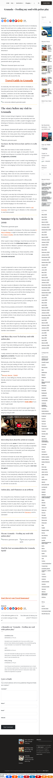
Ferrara (44, 423)
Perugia (44, 515)
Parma (43, 512)
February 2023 (46, 239)
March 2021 (45, 277)
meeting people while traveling (46, 497)
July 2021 (44, 267)
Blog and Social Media (46, 382)
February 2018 (45, 345)
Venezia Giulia (45, 586)
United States (45, 581)
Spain (43, 553)
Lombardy (44, 487)
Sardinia (44, 537)
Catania (44, 403)
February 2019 (45, 325)
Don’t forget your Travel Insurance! (15, 598)
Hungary (44, 451)
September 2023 (46, 229)
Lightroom (44, 479)
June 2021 (44, 269)
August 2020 (45, 295)
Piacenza (44, 517)
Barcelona (44, 367)
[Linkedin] (13, 21)
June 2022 (44, 247)
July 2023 (44, 232)
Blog (43, 379)
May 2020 (44, 302)
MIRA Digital (41, 747)
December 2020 (46, 285)
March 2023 (45, 237)
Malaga (44, 494)
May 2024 (44, 217)
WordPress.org (46, 613)
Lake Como (45, 472)
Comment (4, 689)
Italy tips (44, 466)
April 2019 (44, 320)
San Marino (45, 535)
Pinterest (44, 522)
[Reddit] (5, 21)
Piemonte (44, 520)
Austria (43, 364)
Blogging (28, 3)
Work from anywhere (45, 594)
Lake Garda (45, 474)
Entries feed (45, 608)
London (44, 489)
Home (43, 449)
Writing (44, 597)
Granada (44, 444)
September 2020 (46, 292)
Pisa (43, 525)
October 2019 (45, 317)
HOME (7, 3)
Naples (43, 505)
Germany (44, 438)
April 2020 (44, 305)
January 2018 (45, 347)
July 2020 (44, 297)
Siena (43, 548)
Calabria (44, 395)
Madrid (43, 492)
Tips (43, 558)
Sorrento (44, 550)
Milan (43, 500)
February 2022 (46, 252)
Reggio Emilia (45, 530)
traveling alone (46, 568)
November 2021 (46, 257)
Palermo (44, 510)
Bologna (44, 387)
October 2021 (45, 259)
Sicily (43, 545)
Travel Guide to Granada (19, 80)
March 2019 (45, 322)
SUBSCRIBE (46, 3)
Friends (44, 431)
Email (3, 710)
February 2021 (45, 280)
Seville (43, 540)
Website (3, 717)
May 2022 (44, 249)
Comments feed (46, 611)
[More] (21, 21)
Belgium (44, 377)
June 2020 (44, 300)
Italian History (45, 459)
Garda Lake (45, 433)
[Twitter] (8, 21)
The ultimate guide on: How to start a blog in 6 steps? (9, 618)
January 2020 (45, 312)
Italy (12, 3)
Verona (44, 589)
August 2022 (45, 244)
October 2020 (45, 290)
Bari (43, 369)
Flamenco (28, 512)
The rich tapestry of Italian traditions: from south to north (46, 204)
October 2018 (45, 330)
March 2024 (45, 222)
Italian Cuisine (45, 456)
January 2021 (45, 282)
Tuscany (44, 576)
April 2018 (44, 340)
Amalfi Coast (45, 362)
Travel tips (44, 566)
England (44, 416)
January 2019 (45, 327)
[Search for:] (47, 22)
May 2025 (44, 214)
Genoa (43, 436)
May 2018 (44, 337)
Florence (44, 426)
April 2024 (44, 219)
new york (44, 507)
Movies (43, 502)
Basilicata (44, 372)
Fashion (44, 421)
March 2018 (45, 342)
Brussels (44, 390)
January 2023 (45, 242)
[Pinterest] (10, 21)
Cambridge (45, 398)
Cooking (44, 408)
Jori (6, 648)
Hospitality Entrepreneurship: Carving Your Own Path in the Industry (47, 193)
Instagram (44, 454)
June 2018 (44, 335)
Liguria (43, 482)
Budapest (44, 393)
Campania (44, 400)
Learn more (39, 754)
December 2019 (46, 315)
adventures (45, 356)
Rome (43, 532)
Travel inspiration (46, 563)
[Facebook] (2, 21)
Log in (43, 606)
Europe (44, 418)
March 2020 (45, 307)
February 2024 (46, 224)
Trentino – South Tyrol (46, 571)
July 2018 (44, 332)
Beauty (43, 374)
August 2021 (45, 264)
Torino (43, 561)
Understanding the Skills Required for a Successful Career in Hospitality (47, 198)
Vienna (43, 591)
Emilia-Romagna (46, 413)
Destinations (19, 3)
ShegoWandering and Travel (46, 543)
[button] (14, 3)
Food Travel (45, 428)
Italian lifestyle (46, 461)
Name (3, 703)
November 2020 (46, 287)
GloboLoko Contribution (45, 441)
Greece (44, 446)
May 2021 (44, 272)
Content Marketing (44, 406)
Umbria (44, 579)
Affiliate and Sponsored (45, 359)
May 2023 (44, 234)
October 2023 (45, 227)
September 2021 (46, 262)
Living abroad (45, 484)
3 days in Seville (8, 235)
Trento (43, 574)
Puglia (43, 527)
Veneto (44, 584)
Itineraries (44, 469)
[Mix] (18, 21)
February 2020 (46, 310)
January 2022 (45, 254)
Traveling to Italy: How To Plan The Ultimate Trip (46, 188)
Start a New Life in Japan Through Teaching (46, 184)
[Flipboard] (16, 21)
